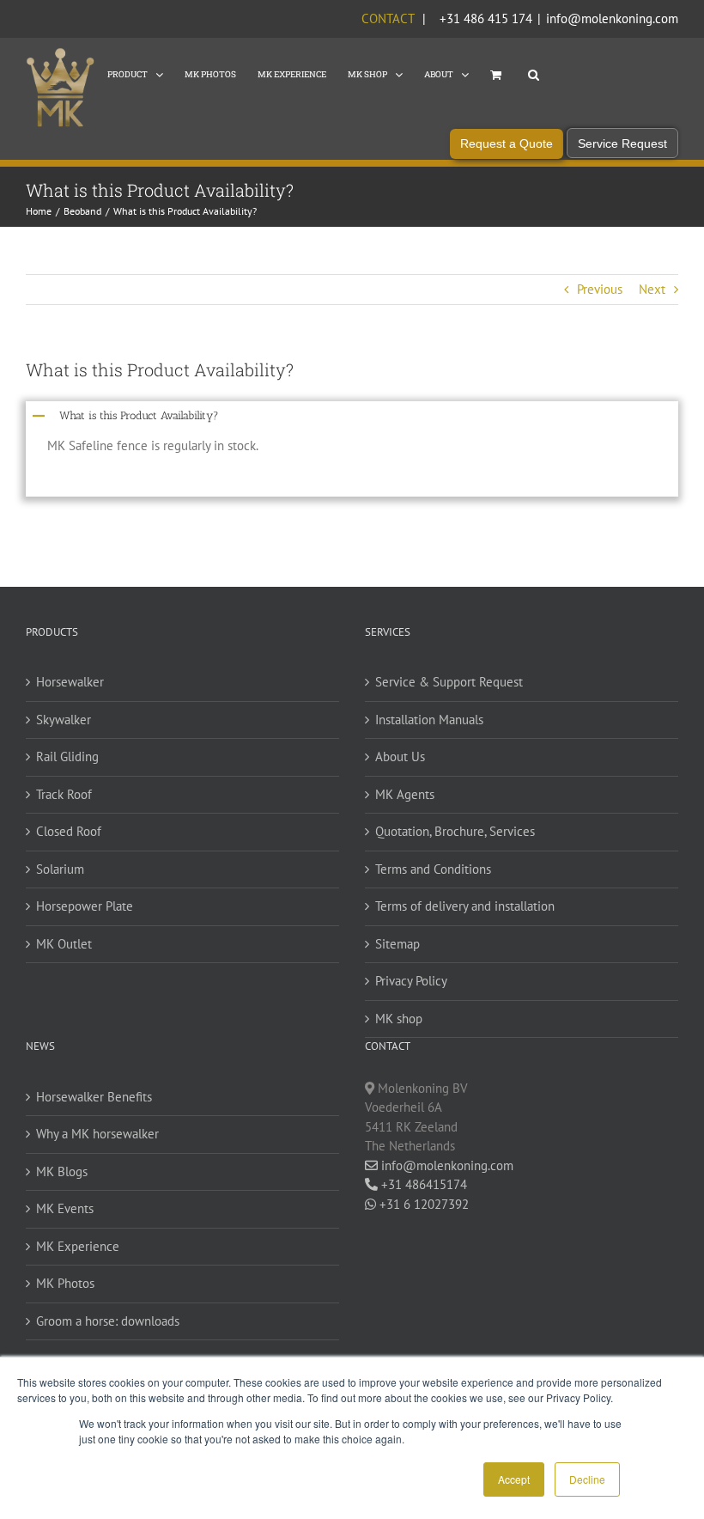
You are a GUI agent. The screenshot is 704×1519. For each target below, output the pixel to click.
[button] (533, 73)
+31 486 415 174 (486, 18)
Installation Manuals (429, 719)
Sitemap (397, 944)
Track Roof (64, 794)
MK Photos (65, 1283)
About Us (400, 756)
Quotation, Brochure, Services (455, 831)
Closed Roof (68, 831)
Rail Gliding (67, 756)
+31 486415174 (422, 1184)
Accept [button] (514, 1479)
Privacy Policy (411, 981)
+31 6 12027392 (422, 1204)
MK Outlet (64, 944)
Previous (599, 289)
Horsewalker (70, 682)
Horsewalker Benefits (94, 1097)
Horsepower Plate (84, 906)
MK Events (65, 1208)
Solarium (60, 869)
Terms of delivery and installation (465, 906)
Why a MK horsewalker (97, 1134)
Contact (387, 18)
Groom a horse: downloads (107, 1321)
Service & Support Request (449, 682)
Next (652, 289)
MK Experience (77, 1246)
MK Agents (404, 794)
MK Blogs (62, 1171)
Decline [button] (587, 1479)
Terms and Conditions (433, 869)
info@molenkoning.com (612, 18)
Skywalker (63, 719)
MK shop (398, 1018)
